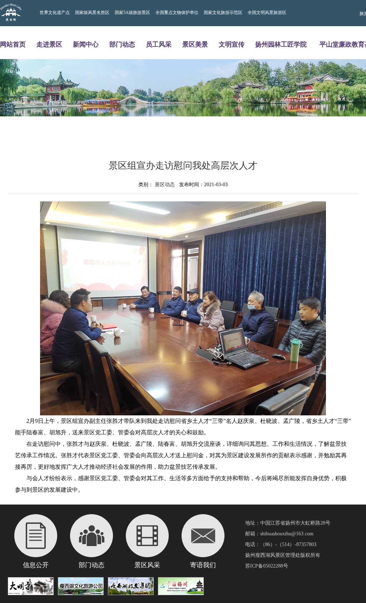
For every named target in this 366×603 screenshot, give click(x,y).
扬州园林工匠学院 (281, 44)
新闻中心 (86, 44)
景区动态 (165, 184)
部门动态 (122, 44)
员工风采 (159, 44)
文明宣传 (231, 44)
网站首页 (13, 44)
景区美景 (195, 44)
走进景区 (49, 44)
